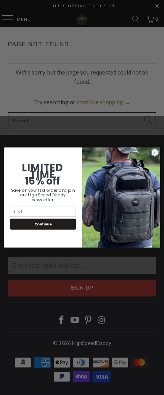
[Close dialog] (154, 152)
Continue (43, 224)
